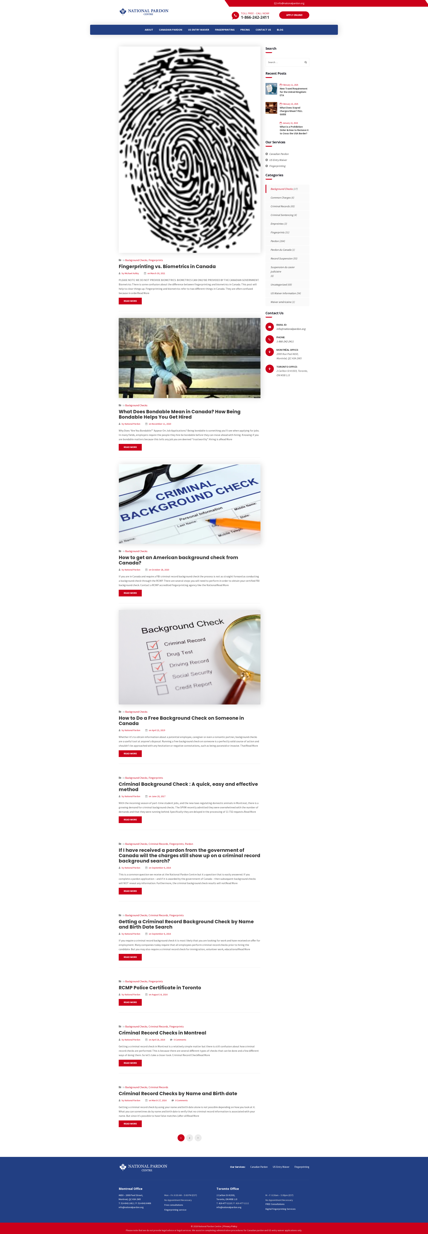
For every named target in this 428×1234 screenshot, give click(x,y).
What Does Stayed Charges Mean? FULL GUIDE (291, 111)
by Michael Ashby (130, 273)
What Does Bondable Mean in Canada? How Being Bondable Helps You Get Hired (180, 414)
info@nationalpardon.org (290, 3)
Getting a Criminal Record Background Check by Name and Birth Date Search (186, 924)
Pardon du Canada (281, 249)
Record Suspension (281, 258)
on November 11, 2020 (160, 423)
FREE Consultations (275, 1204)
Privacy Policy (230, 1226)
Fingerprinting (277, 166)
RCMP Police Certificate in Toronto (160, 987)
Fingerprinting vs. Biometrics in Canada (167, 266)
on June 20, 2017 (157, 796)
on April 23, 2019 (157, 730)
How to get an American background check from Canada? (178, 560)
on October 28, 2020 (159, 569)
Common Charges (281, 197)
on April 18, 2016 (157, 1039)
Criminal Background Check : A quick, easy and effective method (188, 787)
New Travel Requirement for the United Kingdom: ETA (293, 92)
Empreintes (277, 223)
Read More (130, 301)
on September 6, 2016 (160, 867)
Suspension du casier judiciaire (283, 269)
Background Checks (136, 260)
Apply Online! (294, 15)
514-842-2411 (127, 1203)
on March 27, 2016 (158, 1100)
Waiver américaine (281, 302)
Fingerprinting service (175, 1209)
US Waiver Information (283, 293)
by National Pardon (131, 423)
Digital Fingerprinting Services (280, 1208)
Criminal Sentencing (282, 215)
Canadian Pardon (279, 154)
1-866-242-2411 (255, 17)
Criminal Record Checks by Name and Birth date (178, 1093)
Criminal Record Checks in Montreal (162, 1033)
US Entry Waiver (278, 160)
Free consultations (173, 1204)
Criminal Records (158, 843)
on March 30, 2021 (156, 273)
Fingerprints (156, 260)
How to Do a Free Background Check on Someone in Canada (181, 721)
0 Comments (180, 1039)
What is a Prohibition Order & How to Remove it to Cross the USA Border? (294, 130)
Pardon (189, 843)
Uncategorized (279, 284)
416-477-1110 (225, 1203)
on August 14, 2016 (158, 994)
